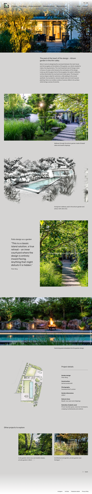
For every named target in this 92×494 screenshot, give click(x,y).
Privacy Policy (85, 491)
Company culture (48, 6)
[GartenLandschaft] (6, 5)
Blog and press (61, 6)
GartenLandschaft (35, 6)
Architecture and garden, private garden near (68, 459)
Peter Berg (22, 6)
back (86, 472)
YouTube (67, 491)
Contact (85, 6)
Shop (78, 6)
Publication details (75, 491)
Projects (14, 6)
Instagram (60, 491)
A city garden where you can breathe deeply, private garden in (31, 459)
